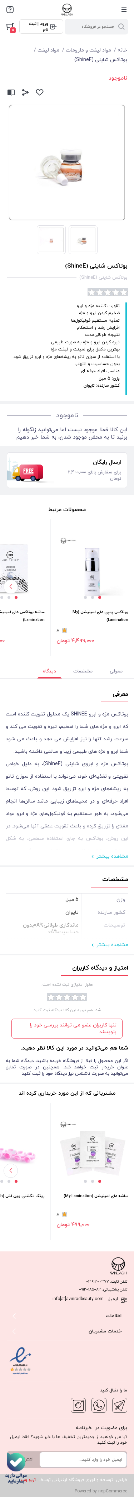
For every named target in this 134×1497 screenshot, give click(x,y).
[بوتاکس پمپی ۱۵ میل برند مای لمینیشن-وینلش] (92, 569)
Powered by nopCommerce (101, 1491)
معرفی (116, 671)
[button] (99, 597)
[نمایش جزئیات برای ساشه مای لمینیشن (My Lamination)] (92, 1153)
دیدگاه (49, 671)
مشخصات (83, 671)
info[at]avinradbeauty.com (78, 1299)
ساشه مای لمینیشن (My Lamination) (96, 1196)
